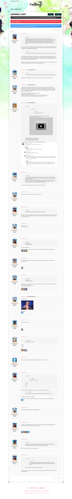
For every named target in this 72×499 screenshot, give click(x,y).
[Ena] (15, 88)
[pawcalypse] (22, 312)
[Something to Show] (13, 263)
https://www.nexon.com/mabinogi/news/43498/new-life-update (44, 17)
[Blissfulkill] (26, 350)
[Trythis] (15, 323)
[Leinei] (22, 250)
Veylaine (14, 102)
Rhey (14, 336)
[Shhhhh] (13, 39)
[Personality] (16, 75)
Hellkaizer (14, 33)
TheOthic (14, 69)
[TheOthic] (15, 73)
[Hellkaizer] (15, 37)
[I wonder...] (14, 75)
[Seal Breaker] (16, 90)
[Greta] (15, 299)
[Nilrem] (24, 250)
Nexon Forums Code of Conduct (33, 25)
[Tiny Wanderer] (14, 90)
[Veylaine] (15, 106)
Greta (15, 296)
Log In (50, 14)
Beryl (14, 422)
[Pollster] (16, 39)
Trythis (15, 319)
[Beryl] (15, 425)
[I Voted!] (14, 39)
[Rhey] (15, 340)
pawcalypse (15, 357)
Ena (25, 37)
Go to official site (14, 1)
